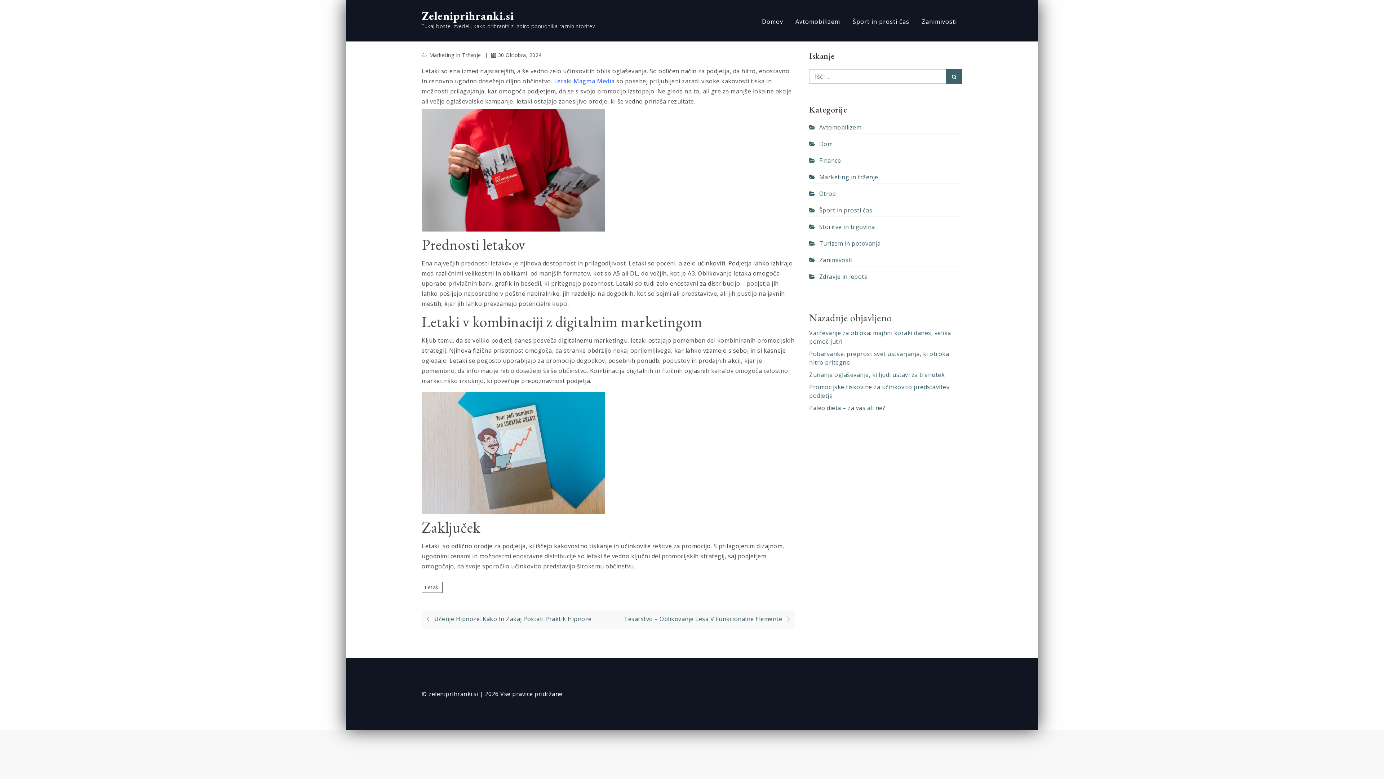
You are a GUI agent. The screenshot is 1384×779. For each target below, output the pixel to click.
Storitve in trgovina (847, 227)
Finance (830, 160)
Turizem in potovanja (850, 243)
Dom (826, 144)
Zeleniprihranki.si (468, 15)
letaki (432, 587)
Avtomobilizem (817, 22)
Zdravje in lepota (843, 277)
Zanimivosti (939, 22)
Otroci (828, 194)
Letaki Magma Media (584, 81)
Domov (772, 22)
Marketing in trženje (455, 55)
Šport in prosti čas (881, 22)
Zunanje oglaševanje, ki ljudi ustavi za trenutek (877, 375)
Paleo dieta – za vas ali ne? (847, 408)
